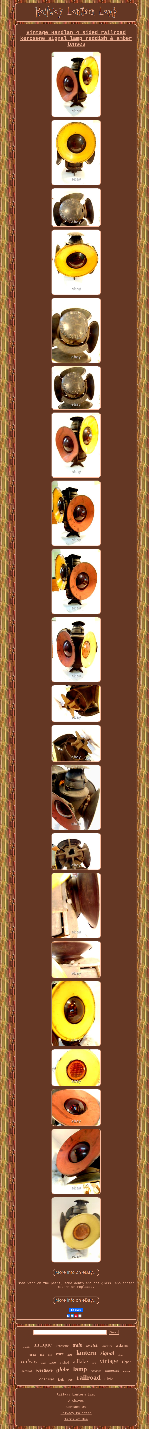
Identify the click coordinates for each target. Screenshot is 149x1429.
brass (32, 1354)
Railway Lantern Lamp (76, 1394)
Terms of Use (76, 1419)
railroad (88, 1377)
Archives (76, 1401)
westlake (44, 1370)
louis (61, 1379)
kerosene (62, 1346)
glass (120, 1355)
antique (43, 1344)
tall (42, 1354)
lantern (86, 1352)
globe (62, 1369)
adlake (80, 1361)
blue (52, 1362)
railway (29, 1361)
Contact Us (76, 1407)
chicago (46, 1379)
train (77, 1345)
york (94, 1363)
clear (50, 1354)
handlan (126, 1372)
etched (64, 1362)
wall (70, 1379)
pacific (26, 1347)
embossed (112, 1370)
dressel (107, 1346)
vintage (109, 1360)
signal (107, 1353)
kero (70, 1354)
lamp (80, 1368)
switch (92, 1345)
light (126, 1361)
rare (60, 1353)
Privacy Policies (76, 1413)
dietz (108, 1378)
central (27, 1371)
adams (122, 1346)
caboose (96, 1370)
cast (43, 1362)
